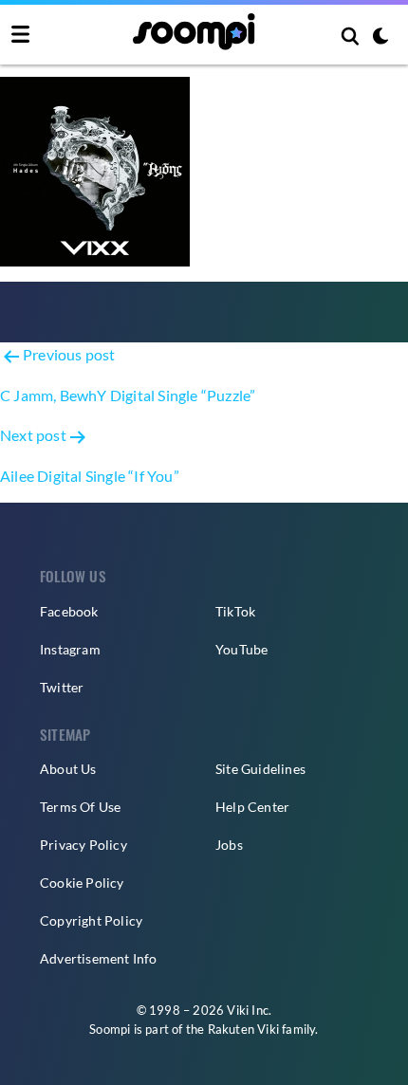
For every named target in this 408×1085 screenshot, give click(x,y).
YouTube (241, 649)
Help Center (252, 807)
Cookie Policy (82, 882)
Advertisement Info (99, 958)
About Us (68, 769)
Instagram (70, 649)
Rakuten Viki (243, 1029)
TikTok (235, 611)
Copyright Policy (91, 920)
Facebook (69, 611)
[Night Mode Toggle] (380, 38)
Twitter (61, 687)
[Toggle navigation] (20, 35)
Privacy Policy (83, 845)
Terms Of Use (80, 807)
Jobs (229, 845)
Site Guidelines (260, 769)
